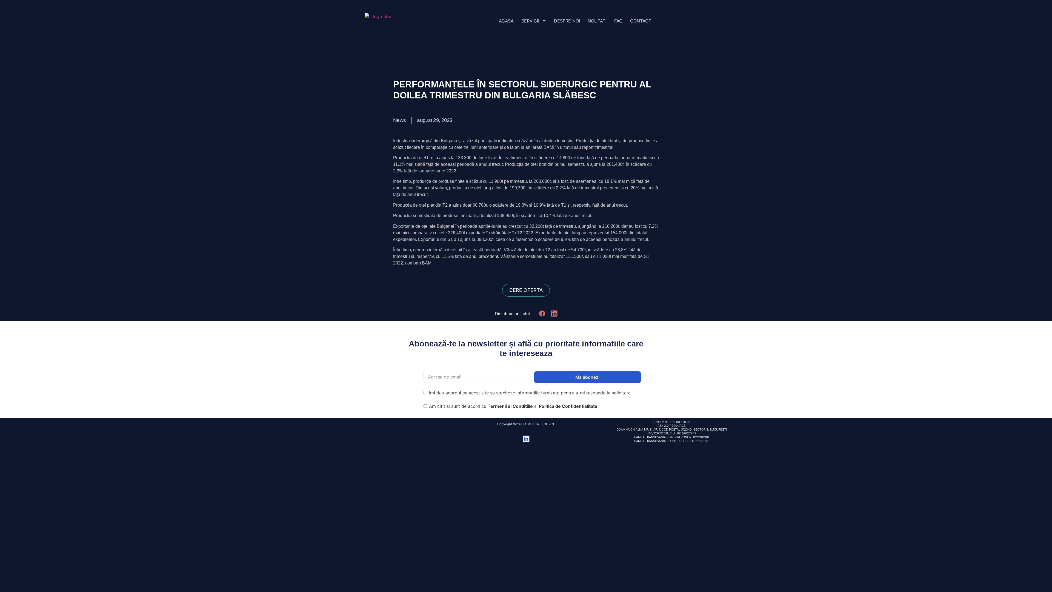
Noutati (597, 21)
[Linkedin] (526, 439)
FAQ (618, 21)
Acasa (506, 21)
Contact (640, 21)
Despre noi (567, 21)
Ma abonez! (587, 377)
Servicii (530, 21)
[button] (542, 313)
